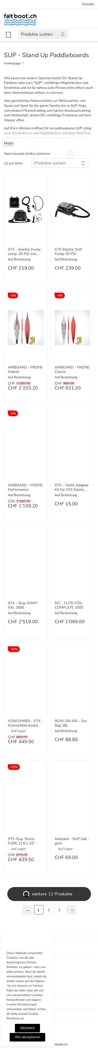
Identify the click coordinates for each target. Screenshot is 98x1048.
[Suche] (62, 34)
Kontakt (88, 4)
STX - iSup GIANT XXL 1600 (23, 605)
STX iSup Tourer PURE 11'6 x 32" (21, 841)
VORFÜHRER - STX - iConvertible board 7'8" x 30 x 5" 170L (25, 723)
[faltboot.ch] (20, 18)
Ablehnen (27, 1028)
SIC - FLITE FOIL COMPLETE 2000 (69, 605)
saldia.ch (60, 1044)
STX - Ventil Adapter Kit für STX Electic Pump (72, 487)
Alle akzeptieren (27, 1037)
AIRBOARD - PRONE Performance (25, 487)
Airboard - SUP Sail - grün (72, 841)
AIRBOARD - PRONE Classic (72, 369)
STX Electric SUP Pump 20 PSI (68, 251)
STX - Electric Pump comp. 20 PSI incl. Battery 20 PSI (24, 251)
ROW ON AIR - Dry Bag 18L (71, 723)
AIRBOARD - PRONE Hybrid (25, 369)
